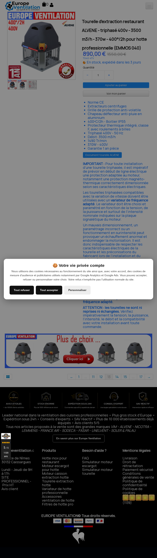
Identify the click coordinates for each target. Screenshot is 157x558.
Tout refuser (22, 290)
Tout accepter (49, 290)
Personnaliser (77, 290)
